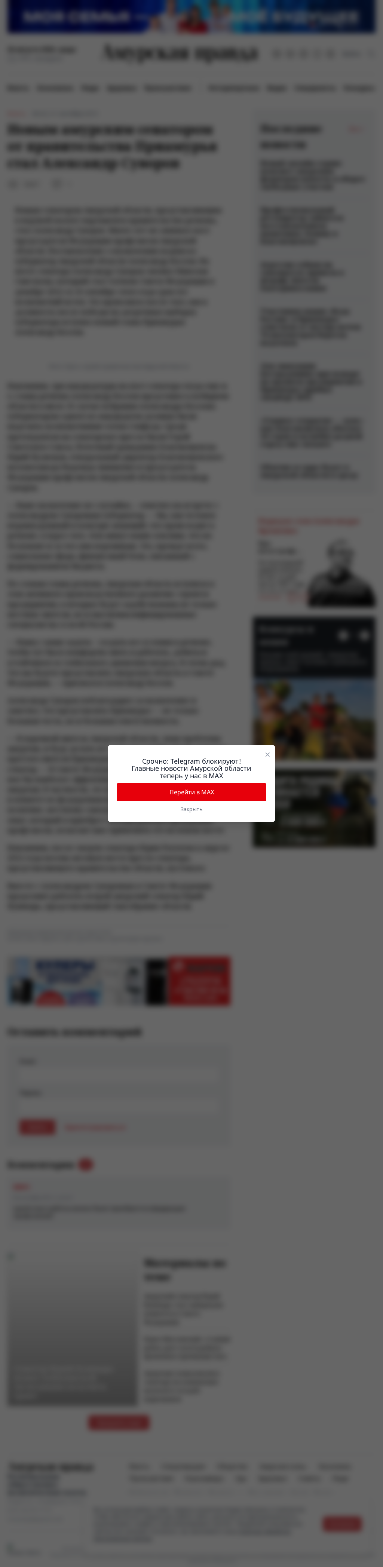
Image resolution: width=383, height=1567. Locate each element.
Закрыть (191, 809)
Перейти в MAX (191, 792)
